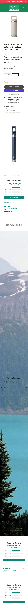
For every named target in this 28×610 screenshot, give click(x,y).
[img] (7, 206)
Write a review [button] (14, 197)
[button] (8, 187)
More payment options (14, 94)
